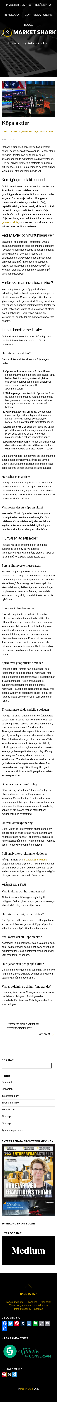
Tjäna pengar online (38, 15)
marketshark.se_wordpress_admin (23, 131)
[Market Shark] (28, 34)
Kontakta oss (9, 1109)
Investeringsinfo (18, 5)
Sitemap (6, 1116)
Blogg (28, 25)
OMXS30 (26, 1034)
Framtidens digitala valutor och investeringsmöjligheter (23, 1025)
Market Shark (26, 1389)
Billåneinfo (43, 5)
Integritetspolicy (10, 1096)
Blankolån (12, 15)
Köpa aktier (15, 123)
